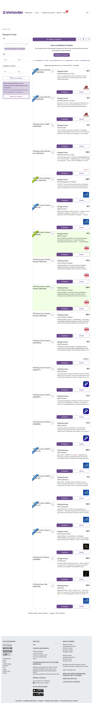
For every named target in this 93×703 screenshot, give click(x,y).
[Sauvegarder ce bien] (52, 71)
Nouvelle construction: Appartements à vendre (75, 666)
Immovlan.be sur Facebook (42, 681)
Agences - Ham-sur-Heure (57, 613)
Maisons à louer (67, 655)
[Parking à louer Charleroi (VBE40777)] (44, 379)
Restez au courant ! (16, 96)
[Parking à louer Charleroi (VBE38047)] (44, 406)
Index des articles (70, 678)
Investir (65, 12)
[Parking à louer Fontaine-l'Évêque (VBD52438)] (44, 325)
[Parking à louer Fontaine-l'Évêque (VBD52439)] (44, 298)
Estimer (59, 12)
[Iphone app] (38, 694)
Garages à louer (67, 661)
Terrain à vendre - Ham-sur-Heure (37, 613)
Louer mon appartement (39, 656)
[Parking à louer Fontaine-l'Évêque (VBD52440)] (44, 271)
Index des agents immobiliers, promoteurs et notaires (74, 674)
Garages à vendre (68, 651)
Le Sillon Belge (7, 664)
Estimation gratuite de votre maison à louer (44, 669)
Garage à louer (62, 71)
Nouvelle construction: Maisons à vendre (74, 664)
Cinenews (5, 665)
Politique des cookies (52, 701)
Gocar (4, 660)
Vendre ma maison (38, 651)
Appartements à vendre (69, 646)
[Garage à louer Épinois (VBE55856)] (44, 569)
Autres (35, 658)
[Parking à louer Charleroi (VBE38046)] (44, 433)
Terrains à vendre (67, 648)
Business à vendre (68, 650)
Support (41, 701)
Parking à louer (62, 261)
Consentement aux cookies (69, 701)
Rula (4, 662)
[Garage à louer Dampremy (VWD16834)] (44, 352)
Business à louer (67, 659)
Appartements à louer (69, 657)
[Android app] (38, 690)
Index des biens (68, 641)
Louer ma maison (38, 653)
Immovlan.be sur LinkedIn (41, 683)
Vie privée (18, 701)
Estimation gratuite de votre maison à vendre (45, 667)
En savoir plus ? (64, 79)
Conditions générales (30, 701)
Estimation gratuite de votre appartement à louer (46, 674)
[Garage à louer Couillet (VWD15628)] (44, 135)
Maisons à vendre (68, 644)
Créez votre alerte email (69, 670)
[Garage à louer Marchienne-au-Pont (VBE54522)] (44, 163)
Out (4, 667)
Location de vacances (71, 682)
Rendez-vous (6, 671)
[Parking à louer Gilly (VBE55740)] (44, 596)
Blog (34, 644)
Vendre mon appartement (40, 655)
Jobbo (5, 669)
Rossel (5, 673)
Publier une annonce (48, 12)
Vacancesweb (7, 658)
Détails (81, 92)
